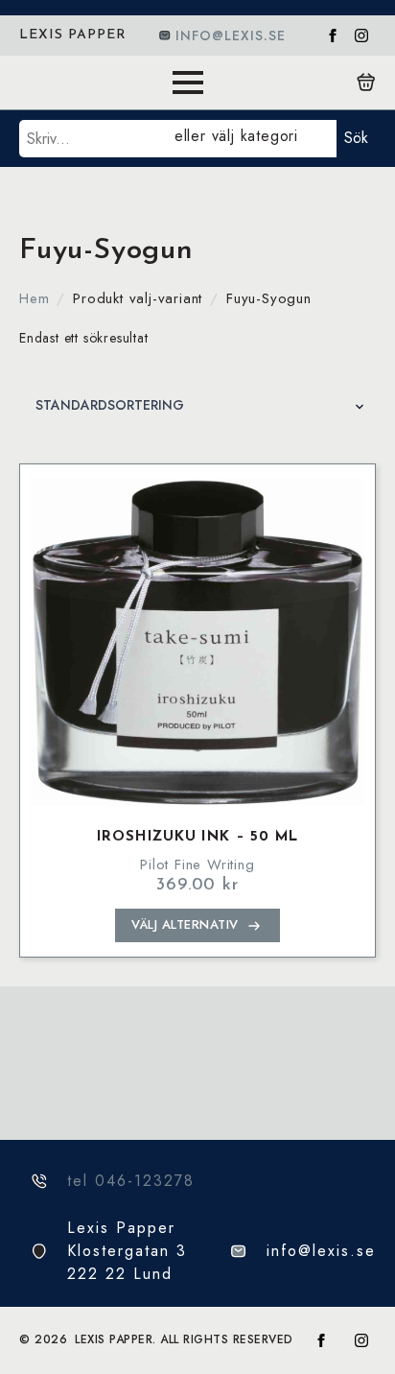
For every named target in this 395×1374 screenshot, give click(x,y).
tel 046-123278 (131, 1181)
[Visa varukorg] (366, 82)
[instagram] (361, 35)
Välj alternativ (185, 924)
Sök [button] (356, 138)
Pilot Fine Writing (197, 864)
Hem (34, 298)
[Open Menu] (188, 82)
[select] (252, 138)
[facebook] (332, 35)
